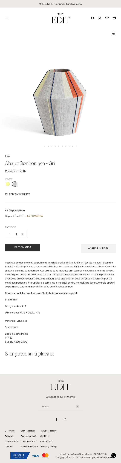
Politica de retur (28, 441)
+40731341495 (99, 453)
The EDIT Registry (48, 430)
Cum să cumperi (28, 436)
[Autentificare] (99, 18)
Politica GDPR (46, 441)
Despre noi (10, 430)
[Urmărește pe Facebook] (56, 419)
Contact (9, 446)
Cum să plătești (28, 430)
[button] (17, 194)
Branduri (9, 436)
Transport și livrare (29, 446)
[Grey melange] (14, 184)
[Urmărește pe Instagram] (64, 419)
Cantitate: (10, 227)
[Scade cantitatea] (9, 234)
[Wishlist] (107, 18)
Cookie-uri (45, 436)
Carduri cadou (11, 441)
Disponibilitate (17, 210)
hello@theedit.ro (75, 453)
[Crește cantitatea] (22, 234)
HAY (7, 156)
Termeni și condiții (48, 446)
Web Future (105, 457)
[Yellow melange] (7, 184)
